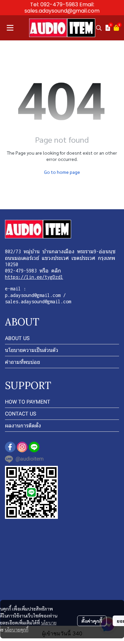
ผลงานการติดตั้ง (23, 425)
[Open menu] (10, 27)
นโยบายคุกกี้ (16, 629)
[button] (98, 27)
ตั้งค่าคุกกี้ (91, 621)
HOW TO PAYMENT (27, 402)
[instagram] (22, 447)
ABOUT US (17, 338)
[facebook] (10, 447)
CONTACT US (20, 414)
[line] (34, 447)
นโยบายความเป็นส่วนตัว (31, 350)
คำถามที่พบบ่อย (22, 362)
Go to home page (62, 172)
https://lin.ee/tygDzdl (34, 277)
